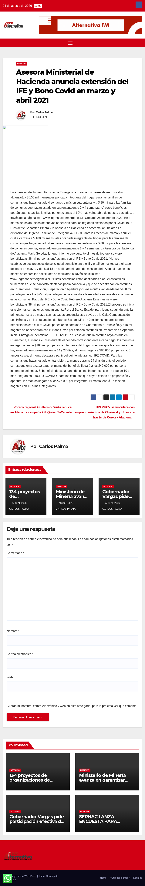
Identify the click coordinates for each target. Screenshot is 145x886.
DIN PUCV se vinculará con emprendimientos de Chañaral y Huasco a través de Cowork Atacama (105, 412)
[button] (133, 42)
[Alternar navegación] (70, 43)
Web (10, 677)
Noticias (21, 64)
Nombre (13, 631)
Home (103, 877)
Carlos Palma (44, 112)
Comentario (15, 553)
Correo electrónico (20, 654)
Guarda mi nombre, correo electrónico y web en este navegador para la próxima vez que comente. (72, 706)
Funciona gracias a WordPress (20, 876)
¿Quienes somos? (120, 877)
